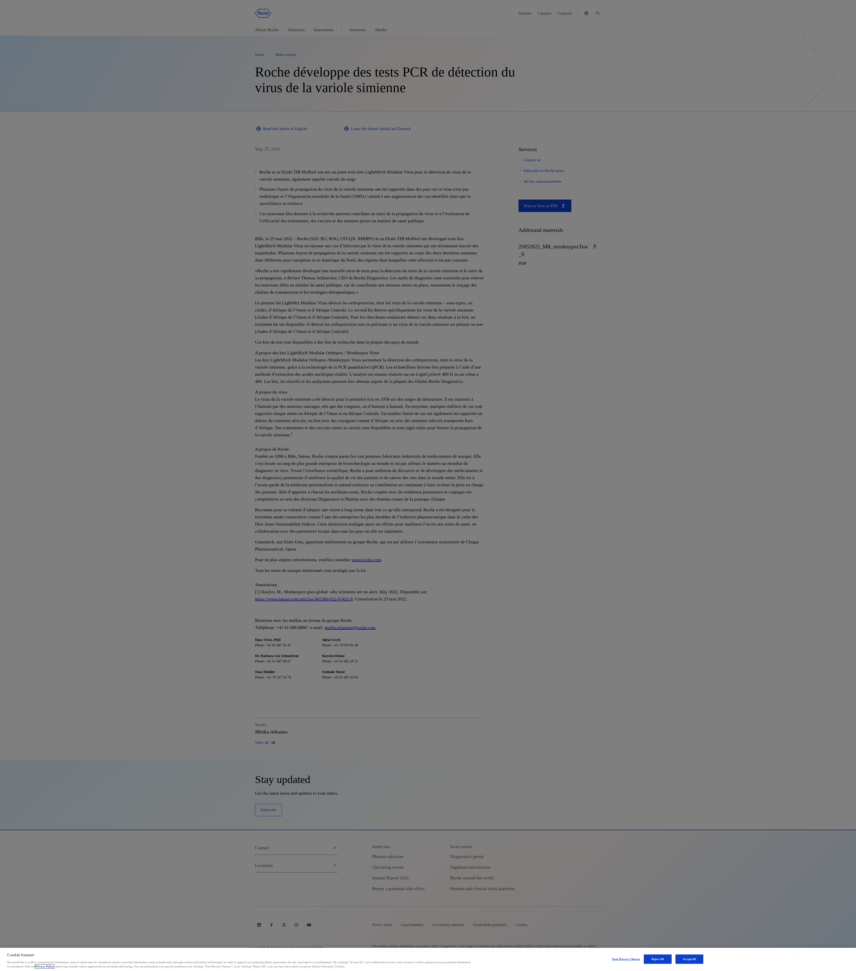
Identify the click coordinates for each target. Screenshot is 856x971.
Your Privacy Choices (626, 959)
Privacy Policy (44, 966)
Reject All (658, 959)
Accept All (689, 959)
